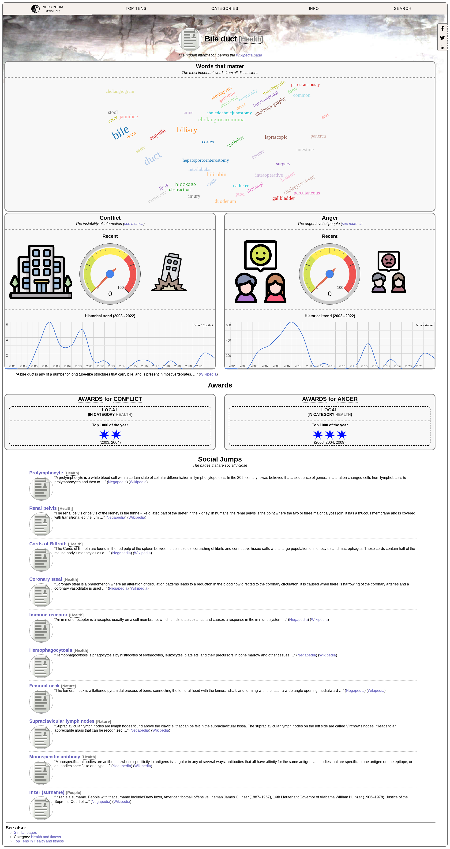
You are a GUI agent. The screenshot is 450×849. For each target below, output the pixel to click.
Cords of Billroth (48, 543)
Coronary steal (45, 579)
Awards (220, 385)
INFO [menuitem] (314, 9)
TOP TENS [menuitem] (136, 9)
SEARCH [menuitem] (403, 9)
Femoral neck (44, 685)
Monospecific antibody (54, 756)
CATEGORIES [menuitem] (224, 9)
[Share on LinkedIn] (442, 47)
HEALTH (123, 415)
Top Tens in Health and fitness (39, 841)
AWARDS (90, 399)
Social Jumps (220, 459)
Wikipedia (208, 374)
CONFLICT (127, 399)
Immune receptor (48, 614)
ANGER (348, 399)
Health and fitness (46, 837)
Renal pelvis (43, 508)
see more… (133, 224)
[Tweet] (442, 38)
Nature (68, 686)
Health (251, 39)
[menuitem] (47, 9)
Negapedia (117, 482)
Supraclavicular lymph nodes (61, 721)
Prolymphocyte (46, 472)
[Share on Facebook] (442, 29)
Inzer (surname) (46, 792)
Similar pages (25, 832)
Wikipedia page (249, 55)
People (73, 792)
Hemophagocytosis (50, 650)
